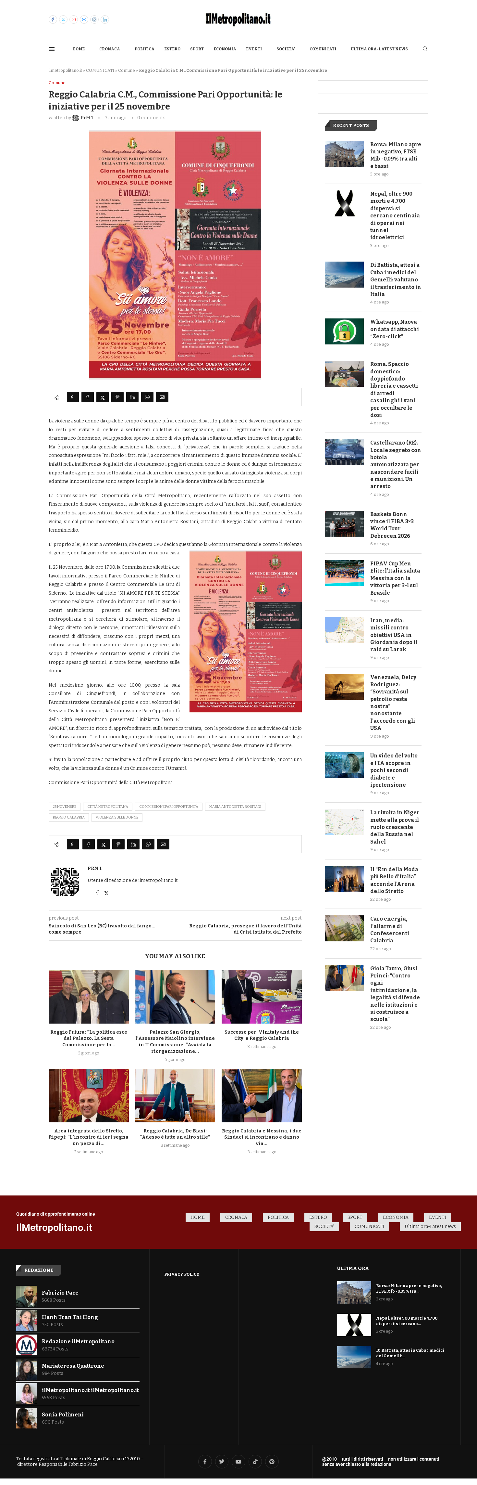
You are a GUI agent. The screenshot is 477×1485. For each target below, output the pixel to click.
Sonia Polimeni (63, 1415)
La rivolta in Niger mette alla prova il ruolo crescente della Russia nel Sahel (395, 827)
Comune (126, 70)
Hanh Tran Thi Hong (70, 1317)
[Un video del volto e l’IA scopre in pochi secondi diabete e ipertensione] (344, 765)
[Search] (425, 49)
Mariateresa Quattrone (73, 1366)
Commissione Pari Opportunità (168, 807)
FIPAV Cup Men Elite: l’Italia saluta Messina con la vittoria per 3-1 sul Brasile (395, 578)
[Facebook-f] (205, 1461)
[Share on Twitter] (102, 397)
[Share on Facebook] (87, 397)
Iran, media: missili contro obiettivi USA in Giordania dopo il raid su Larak (393, 635)
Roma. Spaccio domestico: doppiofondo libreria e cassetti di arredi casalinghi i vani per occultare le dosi (394, 389)
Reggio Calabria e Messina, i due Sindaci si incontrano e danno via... (261, 1137)
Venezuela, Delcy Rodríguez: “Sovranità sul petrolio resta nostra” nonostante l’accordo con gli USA (393, 702)
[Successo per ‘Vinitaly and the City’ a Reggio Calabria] (262, 996)
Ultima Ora (353, 1268)
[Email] (84, 19)
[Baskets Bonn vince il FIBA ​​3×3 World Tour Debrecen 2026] (344, 524)
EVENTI (254, 49)
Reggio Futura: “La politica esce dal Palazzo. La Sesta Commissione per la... (88, 1038)
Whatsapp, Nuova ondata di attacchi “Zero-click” (394, 329)
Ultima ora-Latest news (379, 49)
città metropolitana (107, 807)
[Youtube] (73, 19)
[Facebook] (53, 19)
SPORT (197, 49)
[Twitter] (63, 19)
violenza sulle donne (117, 817)
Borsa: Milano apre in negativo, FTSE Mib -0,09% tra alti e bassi (395, 155)
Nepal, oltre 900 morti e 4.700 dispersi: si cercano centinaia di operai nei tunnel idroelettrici (395, 215)
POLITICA (144, 49)
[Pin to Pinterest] (117, 397)
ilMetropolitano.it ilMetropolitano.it (90, 1390)
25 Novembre (64, 807)
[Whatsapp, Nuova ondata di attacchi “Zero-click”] (344, 331)
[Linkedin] (105, 19)
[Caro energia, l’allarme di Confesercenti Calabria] (344, 928)
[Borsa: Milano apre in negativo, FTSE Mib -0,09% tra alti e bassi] (344, 154)
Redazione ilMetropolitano (78, 1341)
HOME (78, 49)
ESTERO (172, 49)
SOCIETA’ (285, 49)
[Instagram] (94, 19)
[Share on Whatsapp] (147, 397)
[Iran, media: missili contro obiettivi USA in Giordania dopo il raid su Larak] (344, 630)
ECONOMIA (225, 49)
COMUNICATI (323, 49)
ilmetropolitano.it (65, 70)
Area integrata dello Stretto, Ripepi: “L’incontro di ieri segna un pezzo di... (88, 1137)
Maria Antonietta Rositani (235, 807)
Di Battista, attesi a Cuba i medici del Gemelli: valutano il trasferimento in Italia (395, 279)
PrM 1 (95, 868)
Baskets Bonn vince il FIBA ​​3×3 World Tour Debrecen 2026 (392, 525)
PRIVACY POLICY (182, 1274)
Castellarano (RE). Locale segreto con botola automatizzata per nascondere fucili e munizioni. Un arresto (395, 464)
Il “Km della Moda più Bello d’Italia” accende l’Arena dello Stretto (394, 880)
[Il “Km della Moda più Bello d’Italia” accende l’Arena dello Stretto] (344, 879)
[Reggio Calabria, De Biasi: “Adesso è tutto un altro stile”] (175, 1095)
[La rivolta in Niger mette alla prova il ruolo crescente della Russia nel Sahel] (344, 822)
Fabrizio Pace (60, 1293)
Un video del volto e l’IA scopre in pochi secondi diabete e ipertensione (394, 770)
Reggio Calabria (69, 817)
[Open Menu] (52, 49)
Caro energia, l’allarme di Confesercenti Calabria (389, 930)
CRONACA (109, 49)
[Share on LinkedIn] (132, 397)
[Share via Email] (162, 397)
